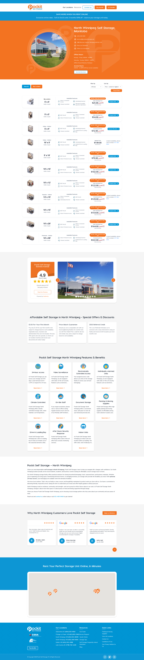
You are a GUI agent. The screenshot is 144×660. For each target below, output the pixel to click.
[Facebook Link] (105, 657)
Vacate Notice (84, 637)
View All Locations (107, 636)
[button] (50, 594)
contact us (39, 496)
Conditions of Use (107, 642)
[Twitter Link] (110, 657)
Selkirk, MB (64, 642)
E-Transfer (111, 7)
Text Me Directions (81, 72)
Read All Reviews (109, 513)
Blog (81, 647)
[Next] (114, 550)
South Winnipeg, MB (67, 637)
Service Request (84, 634)
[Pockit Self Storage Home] (35, 7)
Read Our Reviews (43, 292)
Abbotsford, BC (65, 632)
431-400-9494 (59, 496)
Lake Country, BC (66, 645)
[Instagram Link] (114, 657)
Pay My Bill (99, 7)
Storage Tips (83, 640)
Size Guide (83, 632)
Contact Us (87, 7)
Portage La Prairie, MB (68, 634)
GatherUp (45, 296)
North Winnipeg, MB (67, 640)
